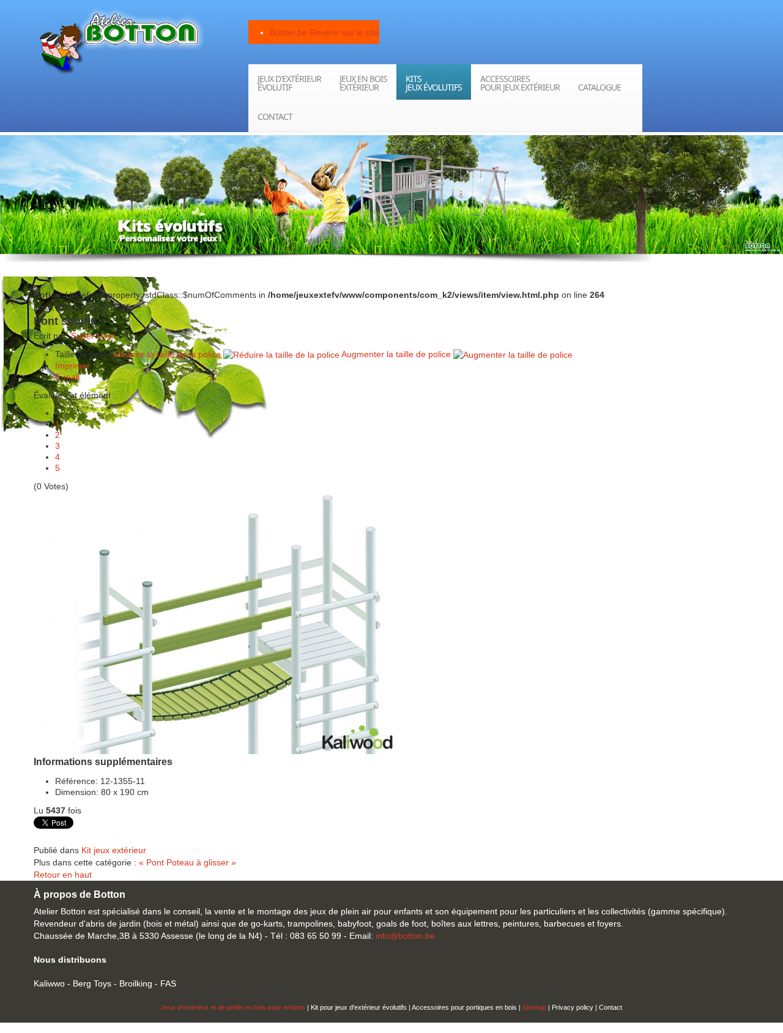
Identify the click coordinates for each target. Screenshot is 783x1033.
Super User (93, 336)
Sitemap (534, 1007)
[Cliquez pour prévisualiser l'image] (217, 622)
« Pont (152, 862)
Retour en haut (63, 874)
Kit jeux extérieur (113, 850)
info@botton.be (405, 936)
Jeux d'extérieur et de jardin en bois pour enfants (233, 1007)
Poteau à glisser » (201, 862)
